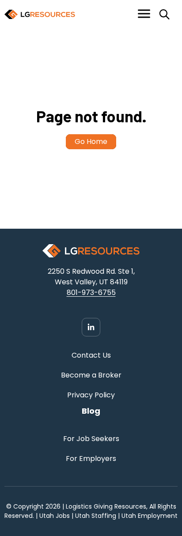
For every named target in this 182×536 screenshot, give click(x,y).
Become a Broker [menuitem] (91, 375)
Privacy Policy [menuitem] (91, 395)
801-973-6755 (91, 292)
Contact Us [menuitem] (91, 355)
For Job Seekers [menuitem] (91, 439)
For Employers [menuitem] (91, 458)
